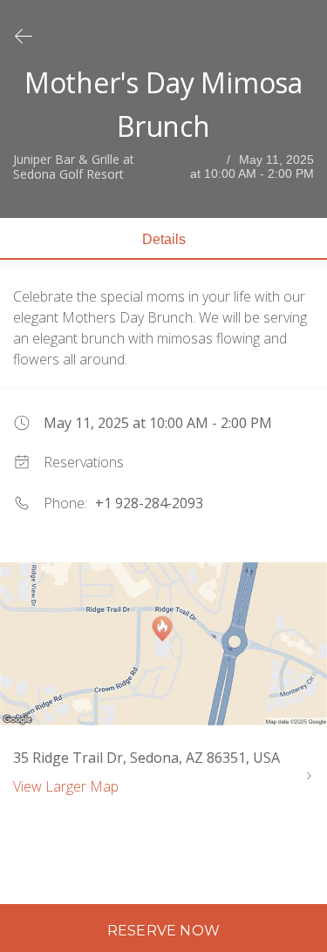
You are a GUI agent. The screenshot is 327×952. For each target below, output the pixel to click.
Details (164, 239)
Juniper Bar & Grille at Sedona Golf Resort (73, 167)
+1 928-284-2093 (149, 503)
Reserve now (163, 930)
